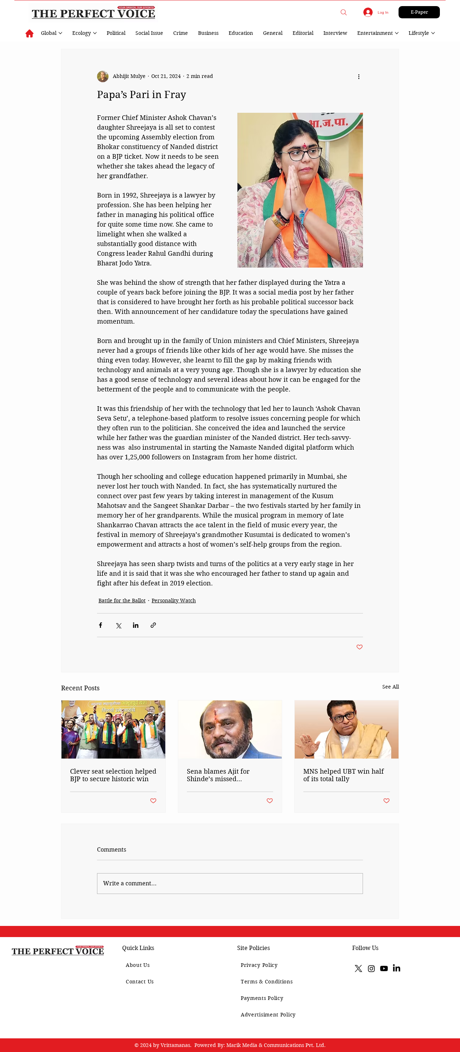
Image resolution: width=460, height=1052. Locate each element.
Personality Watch (174, 600)
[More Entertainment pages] (397, 33)
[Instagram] (371, 968)
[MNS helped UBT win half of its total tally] (347, 729)
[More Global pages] (60, 33)
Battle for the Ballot (122, 600)
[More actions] (358, 76)
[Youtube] (384, 968)
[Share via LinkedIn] (135, 625)
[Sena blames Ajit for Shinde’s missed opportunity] (230, 729)
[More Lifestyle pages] (433, 33)
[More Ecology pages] (95, 33)
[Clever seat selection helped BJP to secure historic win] (113, 729)
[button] (343, 12)
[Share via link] (153, 625)
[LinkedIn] (396, 968)
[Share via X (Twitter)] (118, 625)
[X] (358, 968)
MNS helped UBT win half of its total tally (343, 775)
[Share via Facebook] (100, 625)
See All (390, 686)
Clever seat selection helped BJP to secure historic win (113, 775)
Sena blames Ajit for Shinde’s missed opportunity (218, 775)
